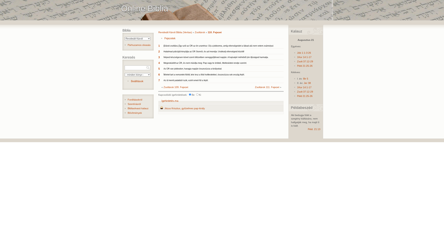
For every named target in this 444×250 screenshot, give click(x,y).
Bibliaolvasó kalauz (138, 108)
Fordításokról (135, 99)
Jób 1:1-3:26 (304, 53)
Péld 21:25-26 (305, 66)
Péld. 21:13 (314, 129)
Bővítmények (135, 113)
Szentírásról (134, 104)
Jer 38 (307, 83)
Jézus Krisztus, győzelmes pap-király (184, 108)
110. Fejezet (215, 32)
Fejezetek (170, 38)
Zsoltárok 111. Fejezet (267, 87)
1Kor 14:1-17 (304, 57)
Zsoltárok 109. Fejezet (176, 87)
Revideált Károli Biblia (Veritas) (175, 32)
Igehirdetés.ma (169, 100)
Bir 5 (305, 78)
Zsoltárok (200, 32)
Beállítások (137, 81)
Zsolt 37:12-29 (305, 61)
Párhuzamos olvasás (139, 45)
